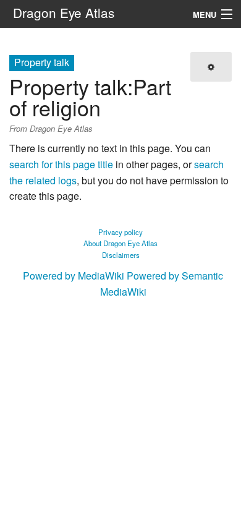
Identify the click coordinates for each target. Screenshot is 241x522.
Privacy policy (120, 232)
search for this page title (61, 164)
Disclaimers (121, 255)
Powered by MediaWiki (73, 275)
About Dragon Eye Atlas (120, 243)
